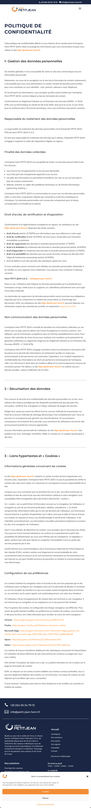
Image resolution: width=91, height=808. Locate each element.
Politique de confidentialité (45, 804)
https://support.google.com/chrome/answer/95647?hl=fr (38, 620)
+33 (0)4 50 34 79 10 (22, 705)
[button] (87, 776)
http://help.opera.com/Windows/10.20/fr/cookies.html (36, 639)
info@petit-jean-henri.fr (41, 278)
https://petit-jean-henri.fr (28, 50)
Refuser (45, 798)
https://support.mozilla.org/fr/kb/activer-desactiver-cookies (39, 625)
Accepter (45, 791)
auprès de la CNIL (68, 306)
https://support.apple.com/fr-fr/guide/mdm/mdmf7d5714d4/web (41, 645)
